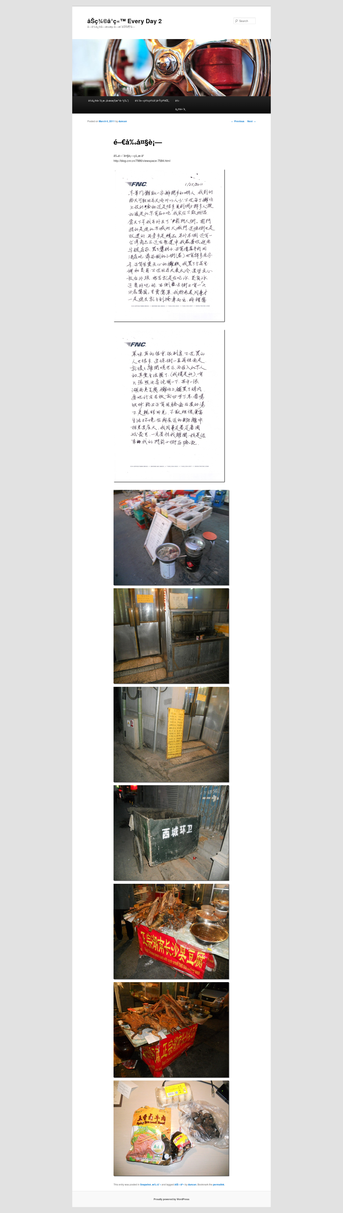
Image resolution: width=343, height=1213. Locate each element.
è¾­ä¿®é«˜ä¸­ (180, 105)
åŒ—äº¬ (179, 1184)
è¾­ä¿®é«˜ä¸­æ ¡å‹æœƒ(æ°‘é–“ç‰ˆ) (108, 100)
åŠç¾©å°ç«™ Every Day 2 (124, 20)
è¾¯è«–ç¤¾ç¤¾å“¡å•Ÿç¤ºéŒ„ (152, 100)
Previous (237, 121)
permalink (218, 1184)
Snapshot (145, 1184)
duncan (123, 121)
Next (251, 121)
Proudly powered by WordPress (171, 1199)
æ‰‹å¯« (156, 1184)
